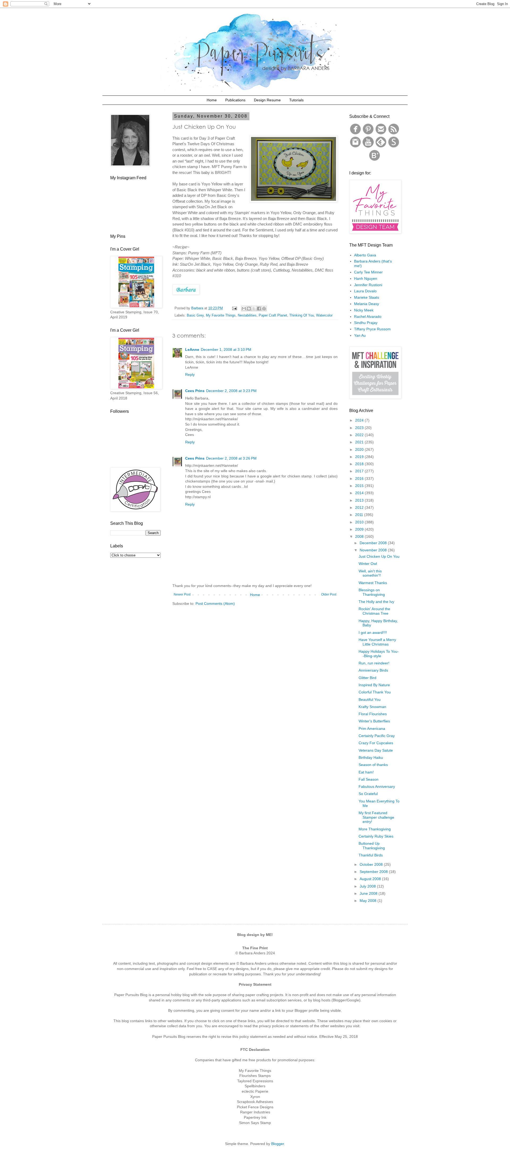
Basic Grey (195, 315)
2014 (360, 493)
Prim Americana (372, 728)
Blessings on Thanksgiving (372, 592)
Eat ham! (366, 772)
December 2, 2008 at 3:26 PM (231, 458)
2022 (360, 435)
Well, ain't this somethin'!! (370, 573)
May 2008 (368, 900)
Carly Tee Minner (368, 272)
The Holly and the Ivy (376, 602)
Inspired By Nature (374, 685)
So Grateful (368, 794)
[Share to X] (254, 308)
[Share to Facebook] (259, 308)
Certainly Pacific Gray (377, 736)
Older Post (328, 594)
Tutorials (296, 100)
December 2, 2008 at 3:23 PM (231, 391)
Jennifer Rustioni (368, 285)
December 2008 (374, 543)
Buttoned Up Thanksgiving (372, 845)
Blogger (277, 1144)
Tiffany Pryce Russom (372, 329)
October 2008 (372, 864)
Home (212, 100)
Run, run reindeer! (374, 663)
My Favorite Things (221, 315)
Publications (235, 100)
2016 (360, 478)
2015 (360, 486)
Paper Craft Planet (273, 315)
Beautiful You (370, 699)
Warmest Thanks (373, 583)
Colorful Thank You (375, 692)
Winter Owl (368, 563)
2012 (360, 507)
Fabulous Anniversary (377, 786)
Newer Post (182, 594)
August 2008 (371, 879)
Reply (190, 374)
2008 (360, 536)
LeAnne (192, 349)
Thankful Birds (371, 855)
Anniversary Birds (373, 670)
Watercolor (324, 315)
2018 (360, 464)
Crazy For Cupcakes (376, 743)
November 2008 (374, 550)
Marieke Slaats (366, 297)
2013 (360, 500)
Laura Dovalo (365, 291)
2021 (360, 442)
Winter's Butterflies (374, 721)
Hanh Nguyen (365, 278)
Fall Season (369, 779)
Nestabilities (247, 315)
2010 (360, 522)
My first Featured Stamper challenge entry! (376, 817)
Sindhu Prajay (365, 323)
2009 (360, 529)
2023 (360, 428)
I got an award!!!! (373, 632)
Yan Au (360, 335)
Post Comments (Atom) (215, 603)
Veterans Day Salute (376, 750)
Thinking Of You (301, 315)
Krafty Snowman (372, 707)
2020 (360, 449)
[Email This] (243, 308)
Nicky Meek (363, 310)
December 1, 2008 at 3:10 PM (226, 349)
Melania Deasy (366, 304)
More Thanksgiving (375, 829)
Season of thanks (373, 765)
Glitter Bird (367, 678)
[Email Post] (234, 308)
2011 (359, 515)
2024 (360, 420)
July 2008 (368, 886)
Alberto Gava (365, 255)
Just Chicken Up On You (379, 556)
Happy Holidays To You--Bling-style (379, 653)
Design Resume (267, 100)
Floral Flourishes (373, 714)
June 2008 (369, 893)
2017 (360, 471)
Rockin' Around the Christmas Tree (374, 611)
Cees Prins (195, 391)
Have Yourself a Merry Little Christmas (377, 642)
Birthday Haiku (371, 757)
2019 (360, 457)
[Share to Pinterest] (264, 308)
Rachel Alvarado (367, 316)
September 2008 (374, 871)
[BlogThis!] (249, 308)
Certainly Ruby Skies (376, 836)
